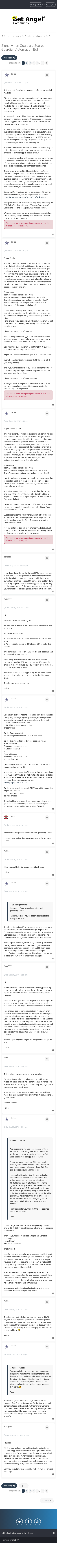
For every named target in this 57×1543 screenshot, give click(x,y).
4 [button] (33, 63)
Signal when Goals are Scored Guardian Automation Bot (23, 47)
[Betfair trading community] (28, 21)
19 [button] (42, 63)
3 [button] (30, 63)
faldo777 (8, 599)
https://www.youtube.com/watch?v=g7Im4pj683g (25, 197)
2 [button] (26, 63)
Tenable (7, 557)
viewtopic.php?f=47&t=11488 (16, 783)
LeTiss (12, 816)
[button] (19, 63)
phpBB (15, 1540)
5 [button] (37, 63)
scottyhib (8, 1426)
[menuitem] (50, 4)
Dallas (13, 74)
